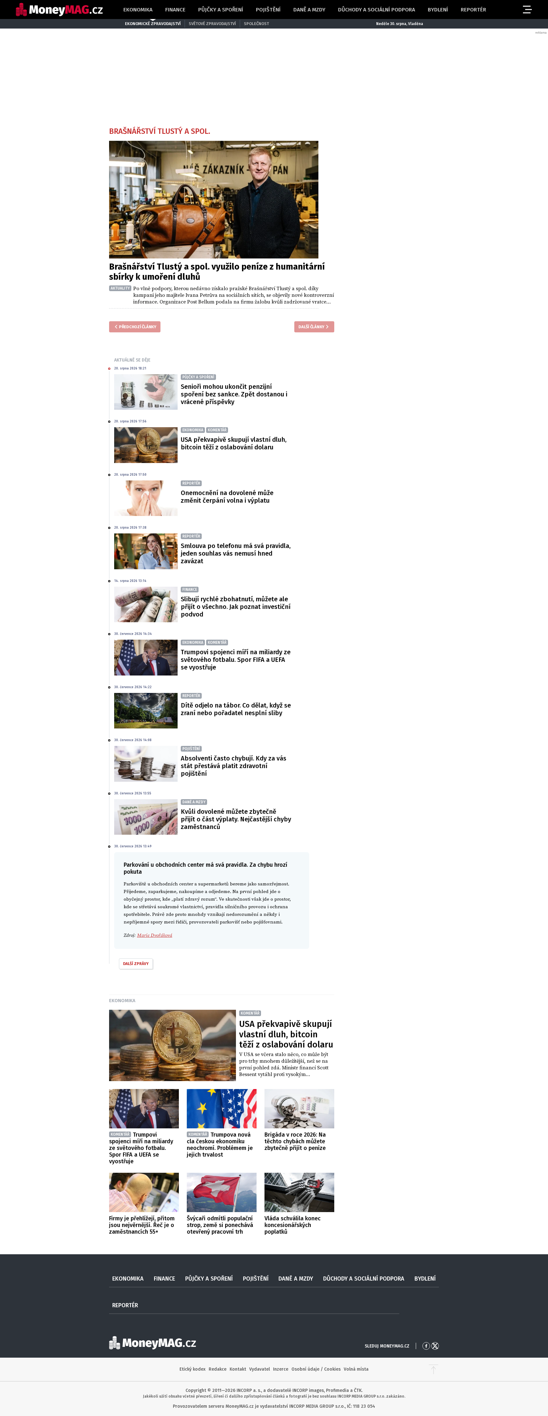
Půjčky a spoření (220, 9)
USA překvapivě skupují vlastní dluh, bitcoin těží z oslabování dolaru (233, 443)
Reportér (473, 9)
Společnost (256, 23)
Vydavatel (259, 1369)
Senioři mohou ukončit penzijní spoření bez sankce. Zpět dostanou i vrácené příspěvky (234, 394)
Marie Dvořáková (154, 935)
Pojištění (268, 9)
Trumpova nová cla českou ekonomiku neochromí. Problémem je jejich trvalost (220, 1144)
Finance (175, 9)
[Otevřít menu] (526, 9)
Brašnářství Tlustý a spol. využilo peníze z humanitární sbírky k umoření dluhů (217, 272)
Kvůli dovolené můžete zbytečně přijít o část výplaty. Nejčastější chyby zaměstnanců (236, 819)
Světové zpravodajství (212, 23)
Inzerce (280, 1369)
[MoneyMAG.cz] (59, 9)
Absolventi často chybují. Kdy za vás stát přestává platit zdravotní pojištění (233, 765)
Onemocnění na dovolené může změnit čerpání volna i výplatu (227, 496)
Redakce (217, 1369)
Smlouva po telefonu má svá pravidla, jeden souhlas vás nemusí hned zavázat (235, 553)
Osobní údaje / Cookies (316, 1369)
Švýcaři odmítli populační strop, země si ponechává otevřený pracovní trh (220, 1225)
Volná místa (356, 1369)
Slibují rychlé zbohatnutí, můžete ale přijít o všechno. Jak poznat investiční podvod (235, 606)
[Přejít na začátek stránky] (433, 1369)
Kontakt (238, 1369)
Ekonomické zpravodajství (153, 23)
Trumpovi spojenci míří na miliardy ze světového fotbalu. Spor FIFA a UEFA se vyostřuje (235, 659)
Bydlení (438, 9)
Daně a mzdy (309, 9)
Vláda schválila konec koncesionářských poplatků (292, 1225)
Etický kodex (192, 1369)
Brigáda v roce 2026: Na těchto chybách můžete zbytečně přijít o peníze (295, 1141)
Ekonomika (138, 9)
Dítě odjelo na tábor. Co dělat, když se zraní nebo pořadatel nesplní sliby (236, 709)
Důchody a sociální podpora (376, 9)
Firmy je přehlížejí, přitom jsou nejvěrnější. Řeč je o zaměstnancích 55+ (142, 1225)
